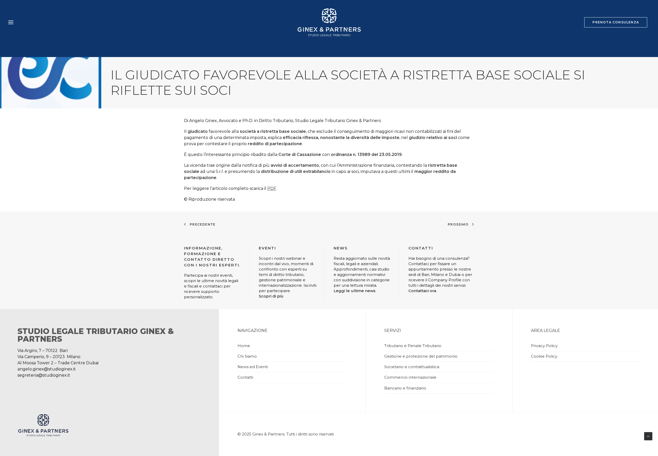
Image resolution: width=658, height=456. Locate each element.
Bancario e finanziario (405, 388)
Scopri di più (271, 296)
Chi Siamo (247, 356)
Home (243, 345)
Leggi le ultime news (355, 290)
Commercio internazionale (410, 377)
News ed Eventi (252, 366)
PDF (271, 188)
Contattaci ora (422, 290)
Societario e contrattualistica (411, 366)
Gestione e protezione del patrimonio (421, 356)
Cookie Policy (544, 356)
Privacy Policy (544, 345)
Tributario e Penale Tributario (412, 345)
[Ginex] (329, 22)
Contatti (245, 377)
